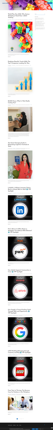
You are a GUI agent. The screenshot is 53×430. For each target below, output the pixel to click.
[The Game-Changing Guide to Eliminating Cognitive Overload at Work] (20, 165)
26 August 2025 (10, 234)
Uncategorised (29, 354)
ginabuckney (14, 65)
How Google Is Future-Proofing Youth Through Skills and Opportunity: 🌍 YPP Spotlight (19, 311)
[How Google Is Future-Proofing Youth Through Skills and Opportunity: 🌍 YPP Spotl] (20, 330)
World (8, 274)
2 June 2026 (10, 19)
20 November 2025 (10, 148)
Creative (16, 19)
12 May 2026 (10, 65)
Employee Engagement (19, 19)
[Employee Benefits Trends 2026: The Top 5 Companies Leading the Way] (20, 80)
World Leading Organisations (25, 19)
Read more (9, 96)
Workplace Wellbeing (30, 234)
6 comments (20, 315)
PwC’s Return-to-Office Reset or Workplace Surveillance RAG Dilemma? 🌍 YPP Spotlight (20, 230)
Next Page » (23, 418)
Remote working (23, 234)
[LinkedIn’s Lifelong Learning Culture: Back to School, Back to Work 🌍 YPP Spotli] (20, 208)
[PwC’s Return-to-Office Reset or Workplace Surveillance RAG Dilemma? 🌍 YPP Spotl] (20, 249)
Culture (17, 65)
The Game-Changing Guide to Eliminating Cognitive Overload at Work (18, 144)
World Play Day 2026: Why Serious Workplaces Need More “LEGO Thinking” (19, 15)
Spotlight (26, 234)
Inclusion (24, 354)
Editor (13, 19)
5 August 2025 (10, 354)
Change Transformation (19, 148)
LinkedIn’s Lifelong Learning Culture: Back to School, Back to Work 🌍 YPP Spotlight (19, 189)
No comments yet (18, 274)
